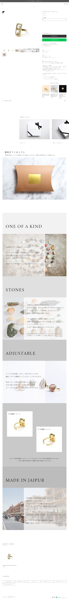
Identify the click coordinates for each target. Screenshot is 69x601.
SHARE (8, 100)
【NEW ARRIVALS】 (9, 581)
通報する (65, 100)
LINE (11, 100)
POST (4, 100)
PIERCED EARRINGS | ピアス (9, 584)
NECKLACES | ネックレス (47, 581)
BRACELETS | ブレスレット (60, 581)
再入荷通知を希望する (54, 36)
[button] (50, 129)
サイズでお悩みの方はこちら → (46, 33)
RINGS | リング (34, 581)
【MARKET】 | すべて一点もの (21, 581)
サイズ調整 (44, 17)
